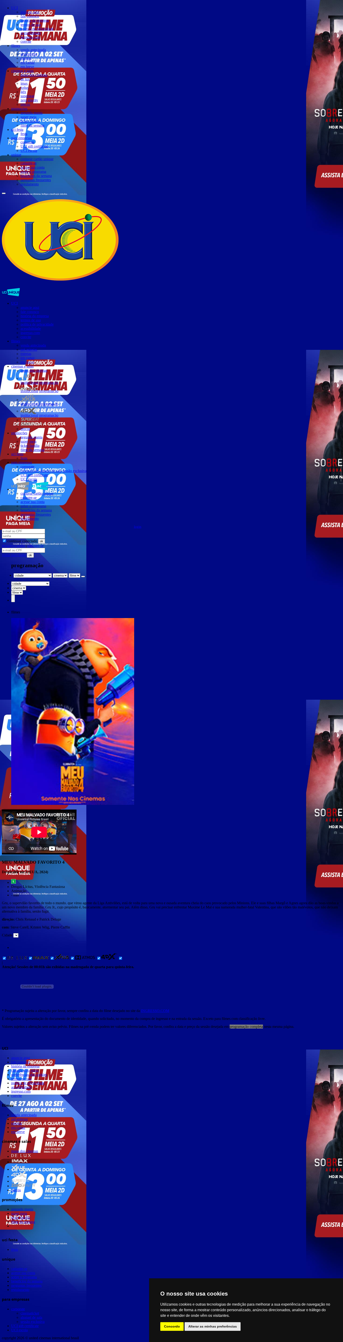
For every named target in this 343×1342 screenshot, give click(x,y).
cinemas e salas (22, 71)
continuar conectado (22, 541)
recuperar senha (13, 546)
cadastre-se (29, 163)
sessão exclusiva (75, 471)
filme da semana (32, 125)
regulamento (30, 184)
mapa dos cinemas (34, 75)
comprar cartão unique (37, 159)
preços (25, 104)
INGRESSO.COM (155, 1011)
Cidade (7, 935)
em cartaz (28, 62)
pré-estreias (29, 54)
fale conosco (30, 16)
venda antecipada (33, 50)
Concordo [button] (172, 1326)
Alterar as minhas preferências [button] (212, 1326)
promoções (19, 109)
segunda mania (31, 113)
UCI (14, 8)
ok (41, 541)
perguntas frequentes (36, 180)
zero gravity (29, 100)
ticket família (30, 121)
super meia (28, 117)
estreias (26, 58)
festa (24, 134)
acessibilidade (31, 33)
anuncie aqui (30, 12)
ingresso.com (30, 37)
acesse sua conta (33, 167)
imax (24, 83)
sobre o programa (33, 172)
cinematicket (30, 471)
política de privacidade (37, 29)
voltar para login (14, 555)
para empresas (21, 138)
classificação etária (24, 1070)
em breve (27, 67)
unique (16, 155)
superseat (27, 96)
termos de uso (31, 25)
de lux (25, 79)
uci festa (17, 130)
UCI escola (29, 151)
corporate (27, 142)
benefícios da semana (36, 176)
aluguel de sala (51, 471)
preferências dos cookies (29, 1075)
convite (26, 41)
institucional (29, 383)
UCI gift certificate (34, 146)
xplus (24, 88)
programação (48, 383)
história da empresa (35, 20)
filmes (15, 46)
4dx (23, 92)
